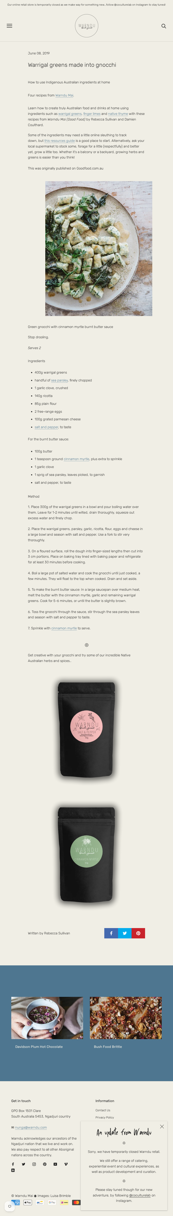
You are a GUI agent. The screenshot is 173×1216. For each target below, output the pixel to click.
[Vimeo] (66, 1164)
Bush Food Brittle (108, 1047)
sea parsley (59, 380)
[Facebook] (13, 1164)
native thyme (118, 114)
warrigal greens (70, 114)
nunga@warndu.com (31, 1127)
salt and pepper (46, 427)
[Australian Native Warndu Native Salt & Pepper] (86, 730)
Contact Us (103, 1110)
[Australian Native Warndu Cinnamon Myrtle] (86, 855)
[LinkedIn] (13, 1170)
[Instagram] (34, 1164)
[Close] (162, 1127)
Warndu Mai (64, 95)
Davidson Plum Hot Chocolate (39, 1047)
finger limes (91, 114)
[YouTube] (55, 1164)
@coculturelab (140, 1195)
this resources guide (59, 141)
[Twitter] (23, 1164)
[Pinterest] (44, 1164)
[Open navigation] (9, 26)
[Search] (164, 25)
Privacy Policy (105, 1117)
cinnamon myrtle (76, 459)
